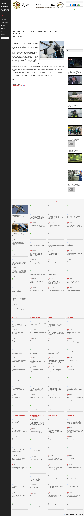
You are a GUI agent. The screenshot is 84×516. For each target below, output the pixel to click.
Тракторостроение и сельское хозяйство (5, 10)
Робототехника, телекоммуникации (35, 316)
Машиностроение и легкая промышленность (37, 416)
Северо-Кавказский (4, 22)
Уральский (3, 25)
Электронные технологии (18, 415)
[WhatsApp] (79, 5)
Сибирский (3, 23)
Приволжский (3, 19)
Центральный (3, 16)
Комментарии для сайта (18, 85)
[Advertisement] (38, 19)
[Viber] (77, 5)
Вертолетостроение (5, 5)
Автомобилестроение (5, 7)
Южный (2, 21)
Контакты (3, 34)
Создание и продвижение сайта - (74, 514)
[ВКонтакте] (70, 5)
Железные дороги (52, 415)
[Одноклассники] (72, 5)
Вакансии (3, 33)
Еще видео (75, 195)
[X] (75, 5)
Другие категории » (4, 11)
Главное (2, 2)
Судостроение (70, 415)
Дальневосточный (4, 26)
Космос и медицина (4, 6)
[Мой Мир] (74, 5)
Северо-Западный (4, 18)
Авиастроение (3, 3)
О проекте (3, 31)
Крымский (3, 28)
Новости (19, 37)
